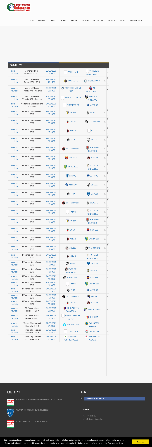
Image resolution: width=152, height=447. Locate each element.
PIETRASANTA (94, 81)
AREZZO (94, 158)
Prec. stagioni (98, 20)
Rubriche (74, 20)
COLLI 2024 (72, 72)
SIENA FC (94, 113)
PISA (72, 140)
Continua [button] (140, 442)
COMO (73, 122)
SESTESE (72, 158)
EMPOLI (72, 176)
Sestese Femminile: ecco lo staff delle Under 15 (32, 421)
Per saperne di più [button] (115, 443)
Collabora (111, 20)
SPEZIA (93, 140)
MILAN (72, 131)
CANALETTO (72, 81)
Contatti (123, 20)
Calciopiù (62, 20)
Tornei (52, 20)
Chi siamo (85, 20)
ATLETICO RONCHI (72, 98)
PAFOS (94, 131)
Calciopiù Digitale (136, 20)
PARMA (72, 113)
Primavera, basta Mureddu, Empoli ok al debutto (33, 410)
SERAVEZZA (94, 331)
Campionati (42, 20)
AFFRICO (94, 105)
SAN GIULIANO (93, 309)
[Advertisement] (76, 43)
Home (32, 20)
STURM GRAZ (94, 122)
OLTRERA (94, 317)
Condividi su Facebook (95, 398)
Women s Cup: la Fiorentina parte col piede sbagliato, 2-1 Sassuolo (39, 399)
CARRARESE (72, 167)
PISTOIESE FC (72, 105)
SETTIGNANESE (72, 149)
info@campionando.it (94, 419)
